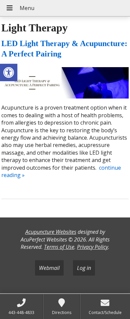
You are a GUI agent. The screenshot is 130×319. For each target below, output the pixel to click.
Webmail (49, 268)
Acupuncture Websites (50, 231)
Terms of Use (59, 247)
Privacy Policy (92, 247)
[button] (8, 72)
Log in (84, 268)
